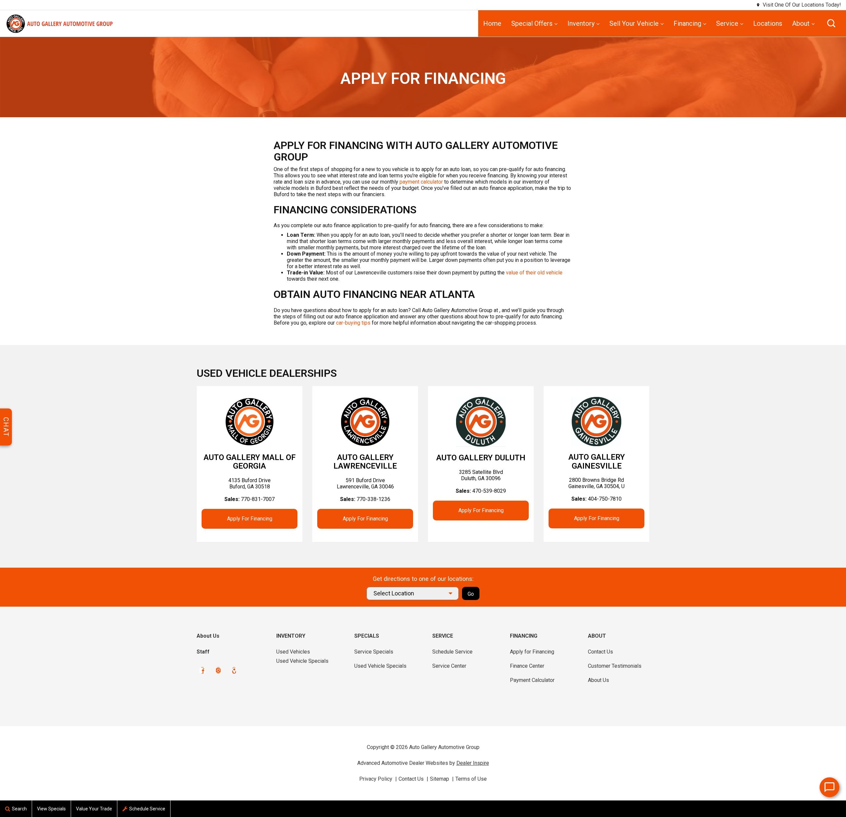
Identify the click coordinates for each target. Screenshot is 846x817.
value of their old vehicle (534, 272)
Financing (687, 23)
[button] (831, 23)
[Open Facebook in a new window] (202, 670)
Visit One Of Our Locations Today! (802, 5)
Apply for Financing (249, 518)
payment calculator (421, 182)
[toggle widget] (829, 787)
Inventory (581, 23)
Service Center (449, 666)
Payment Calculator (532, 680)
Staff (203, 652)
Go (471, 594)
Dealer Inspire (472, 763)
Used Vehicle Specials (302, 661)
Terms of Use (471, 779)
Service (727, 23)
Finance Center (527, 666)
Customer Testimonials (614, 666)
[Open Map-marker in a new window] (234, 670)
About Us (208, 636)
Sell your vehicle (634, 23)
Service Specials (373, 652)
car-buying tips (353, 323)
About (801, 23)
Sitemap (439, 779)
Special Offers (532, 23)
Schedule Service (452, 652)
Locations (767, 23)
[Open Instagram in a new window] (218, 670)
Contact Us (600, 652)
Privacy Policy (375, 779)
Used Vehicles (293, 652)
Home (492, 23)
